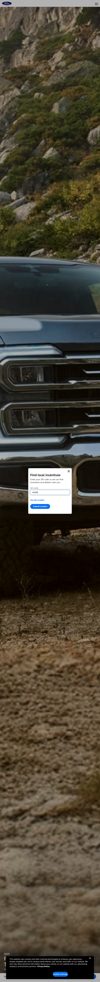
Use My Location (37, 500)
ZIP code (34, 488)
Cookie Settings (60, 974)
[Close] (69, 471)
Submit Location (40, 506)
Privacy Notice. (43, 966)
